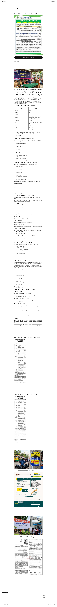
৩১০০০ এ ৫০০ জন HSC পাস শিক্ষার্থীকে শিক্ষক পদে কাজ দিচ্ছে (28, 89)
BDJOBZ (4, 1)
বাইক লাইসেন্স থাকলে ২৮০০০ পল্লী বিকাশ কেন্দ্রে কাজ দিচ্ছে (27, 13)
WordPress (53, 604)
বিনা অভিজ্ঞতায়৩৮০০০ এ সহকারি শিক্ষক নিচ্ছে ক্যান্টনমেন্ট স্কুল (28, 394)
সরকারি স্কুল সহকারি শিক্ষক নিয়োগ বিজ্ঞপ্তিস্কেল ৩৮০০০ (27, 337)
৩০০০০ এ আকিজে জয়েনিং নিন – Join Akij (24, 471)
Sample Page (52, 1)
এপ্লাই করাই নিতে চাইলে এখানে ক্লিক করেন (28, 57)
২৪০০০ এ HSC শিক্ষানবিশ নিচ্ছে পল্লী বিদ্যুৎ (24, 537)
